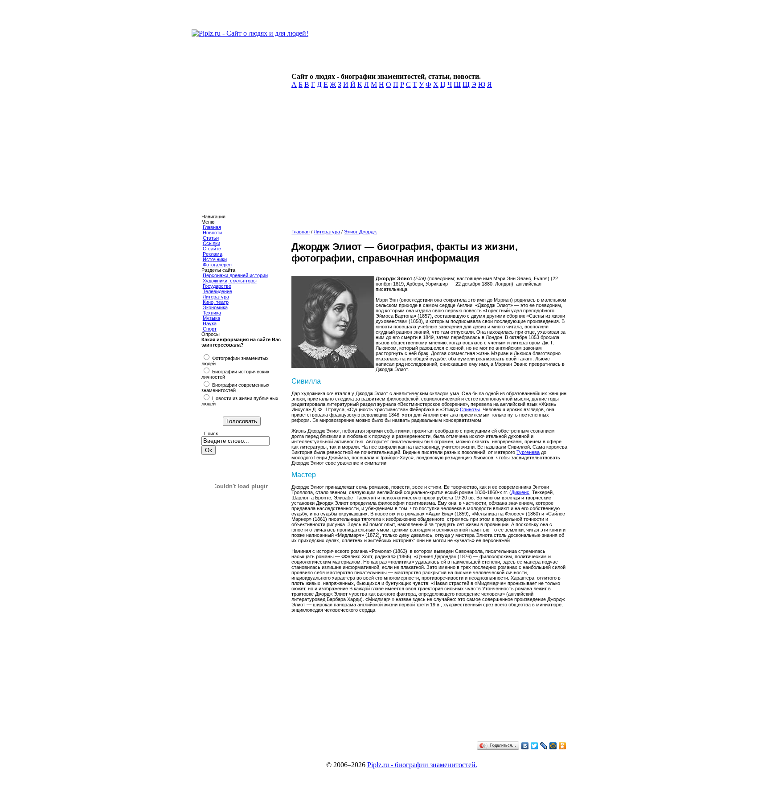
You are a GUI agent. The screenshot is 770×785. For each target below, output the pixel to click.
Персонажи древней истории (235, 275)
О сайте (212, 248)
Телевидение (217, 291)
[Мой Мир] (553, 746)
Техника (212, 312)
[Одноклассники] (562, 746)
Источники (215, 259)
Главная (212, 227)
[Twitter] (534, 746)
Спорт (210, 328)
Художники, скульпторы (230, 280)
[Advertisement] (428, 161)
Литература (216, 296)
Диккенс (520, 492)
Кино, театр (216, 302)
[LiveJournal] (544, 746)
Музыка (211, 318)
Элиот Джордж (360, 231)
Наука (210, 323)
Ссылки (211, 243)
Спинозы (470, 409)
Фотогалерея (217, 264)
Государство (217, 286)
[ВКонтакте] (525, 746)
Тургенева (528, 452)
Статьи (211, 238)
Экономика (215, 307)
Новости (212, 232)
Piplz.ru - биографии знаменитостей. (422, 765)
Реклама (212, 254)
